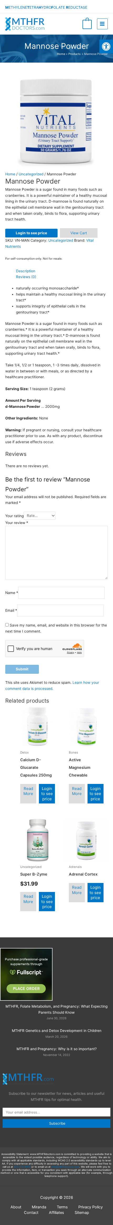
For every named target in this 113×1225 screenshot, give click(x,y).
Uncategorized (31, 174)
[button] (106, 46)
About (16, 1207)
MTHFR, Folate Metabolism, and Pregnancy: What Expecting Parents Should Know (56, 1009)
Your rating (14, 515)
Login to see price (31, 233)
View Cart (78, 233)
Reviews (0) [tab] (26, 277)
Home (10, 174)
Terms (62, 1207)
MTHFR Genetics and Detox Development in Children (56, 1030)
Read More (28, 791)
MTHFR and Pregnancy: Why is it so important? (57, 1049)
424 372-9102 (22, 1166)
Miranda (39, 1207)
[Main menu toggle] (102, 23)
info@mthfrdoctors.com (65, 1166)
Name (11, 593)
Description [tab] (25, 271)
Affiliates (56, 1212)
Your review (16, 523)
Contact (31, 1212)
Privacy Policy (90, 1207)
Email (11, 611)
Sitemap (82, 1212)
